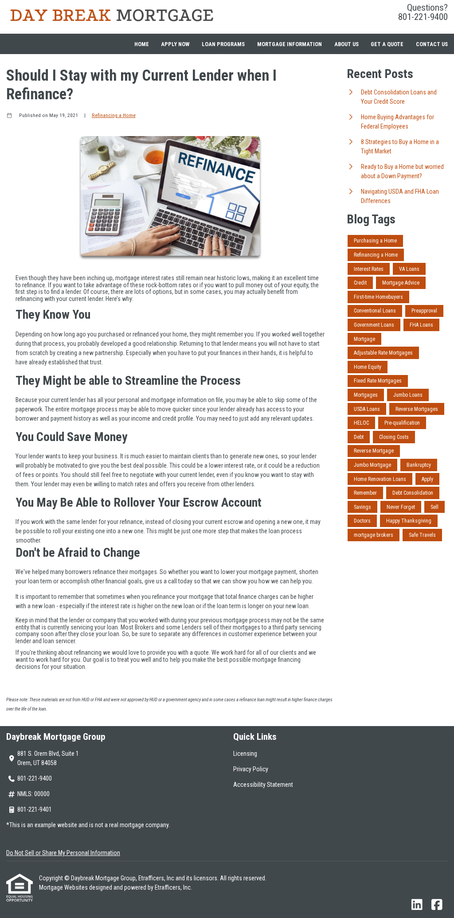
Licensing (245, 753)
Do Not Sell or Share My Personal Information (63, 852)
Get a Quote (387, 44)
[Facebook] (437, 905)
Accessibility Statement (263, 784)
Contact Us (432, 44)
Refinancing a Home (114, 115)
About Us (346, 44)
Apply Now (175, 44)
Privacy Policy (250, 769)
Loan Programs (223, 44)
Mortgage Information (289, 44)
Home (141, 44)
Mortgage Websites (64, 887)
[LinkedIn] (417, 905)
